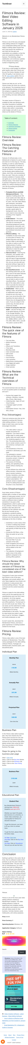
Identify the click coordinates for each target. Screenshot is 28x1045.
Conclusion (11, 130)
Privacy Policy (20, 1035)
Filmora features (13, 124)
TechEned (6, 4)
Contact (14, 1040)
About (9, 1035)
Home (5, 1035)
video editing (10, 76)
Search (4, 949)
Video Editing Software (15, 1016)
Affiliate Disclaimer (10, 1037)
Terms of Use (19, 1037)
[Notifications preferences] (3, 1042)
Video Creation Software (11, 1014)
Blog (14, 1035)
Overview (11, 123)
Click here (13, 837)
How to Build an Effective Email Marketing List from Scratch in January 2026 (13, 1021)
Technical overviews (14, 126)
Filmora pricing (12, 128)
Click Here (10, 757)
